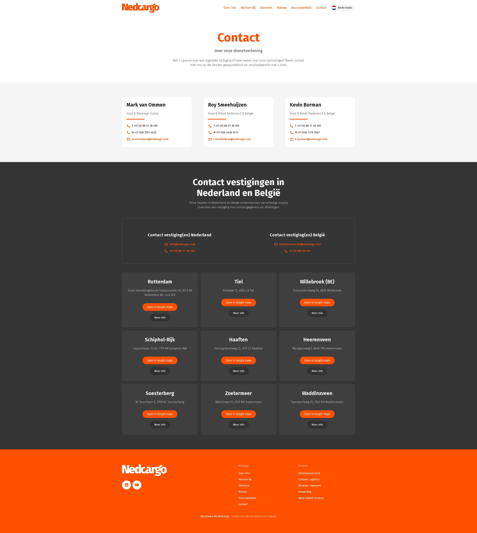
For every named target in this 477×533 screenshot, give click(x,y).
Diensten (266, 7)
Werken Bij (248, 7)
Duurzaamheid (301, 7)
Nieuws (282, 7)
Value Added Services (311, 498)
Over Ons (230, 7)
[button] (343, 8)
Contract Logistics (309, 479)
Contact (321, 7)
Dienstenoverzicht (309, 473)
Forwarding (304, 491)
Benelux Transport (309, 485)
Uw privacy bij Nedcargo (238, 516)
